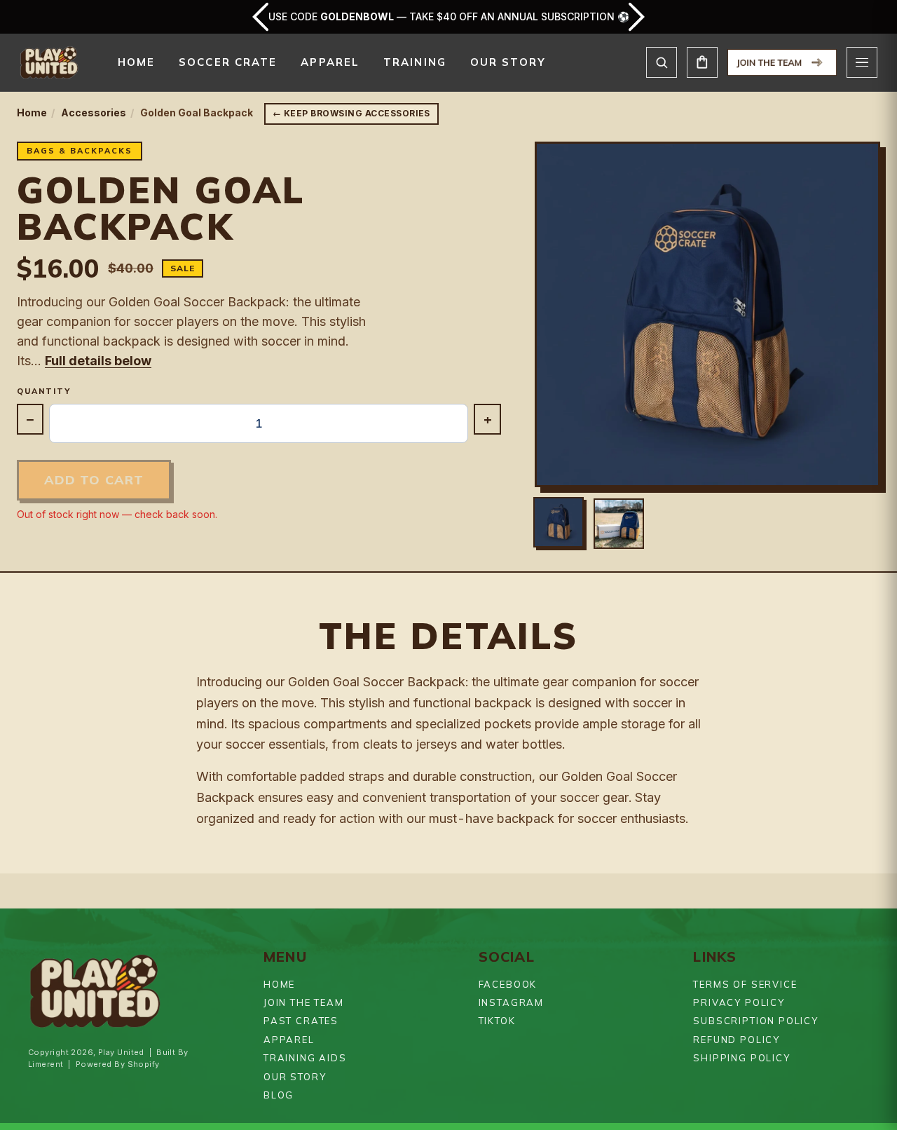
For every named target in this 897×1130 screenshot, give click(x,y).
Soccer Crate (228, 62)
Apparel (330, 62)
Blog (278, 1095)
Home (136, 62)
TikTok (497, 1020)
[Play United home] (49, 62)
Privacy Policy (738, 1002)
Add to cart (94, 480)
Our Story (508, 62)
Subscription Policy (756, 1020)
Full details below (98, 360)
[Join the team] (782, 62)
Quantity (44, 391)
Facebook (508, 984)
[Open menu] (862, 62)
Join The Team (303, 1002)
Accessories (93, 112)
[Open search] (661, 62)
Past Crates (300, 1020)
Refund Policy (736, 1039)
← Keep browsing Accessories (351, 113)
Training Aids (305, 1057)
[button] (707, 314)
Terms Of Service (745, 984)
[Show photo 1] (558, 522)
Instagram (511, 1002)
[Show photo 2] (619, 523)
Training (414, 62)
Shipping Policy (741, 1057)
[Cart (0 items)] (702, 62)
